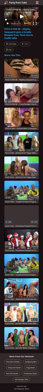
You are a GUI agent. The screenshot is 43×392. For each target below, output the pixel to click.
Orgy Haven (30, 368)
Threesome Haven (30, 373)
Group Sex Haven (14, 368)
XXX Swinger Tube (21, 379)
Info (10, 50)
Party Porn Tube (18, 2)
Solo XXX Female (12, 373)
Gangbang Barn (31, 362)
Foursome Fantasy (13, 362)
